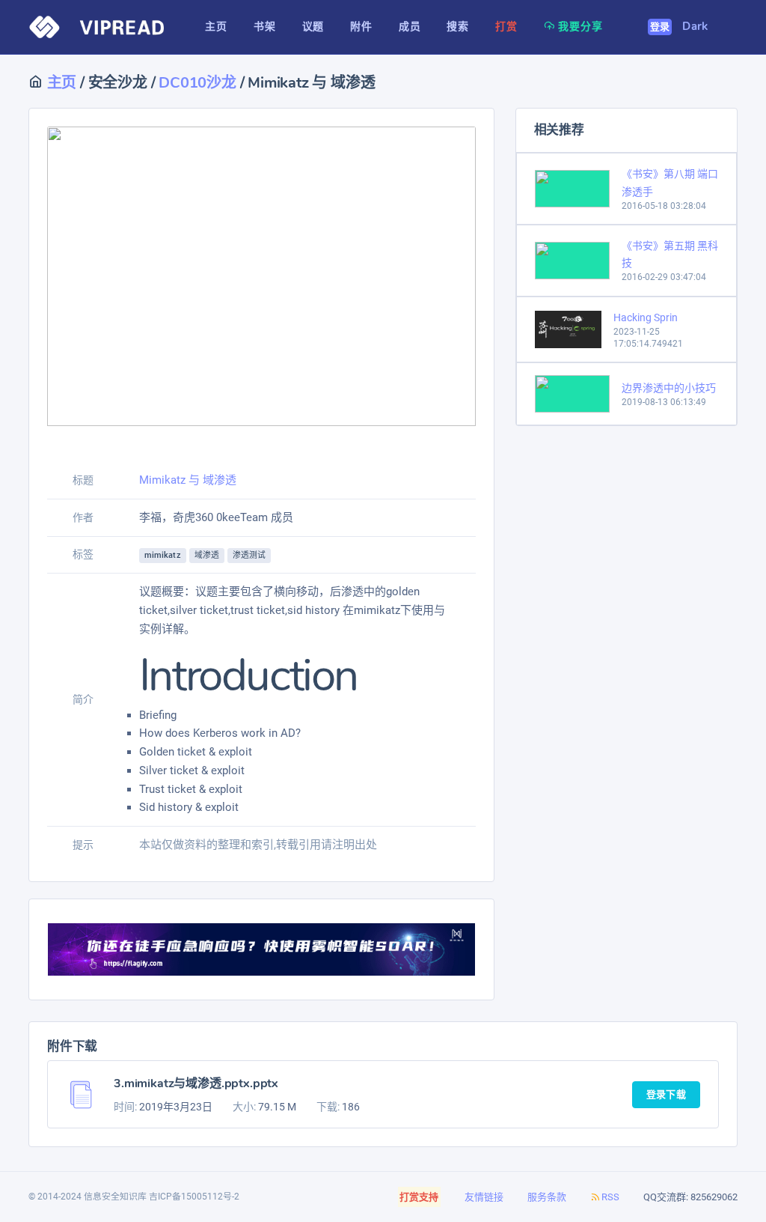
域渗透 (206, 555)
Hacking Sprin (645, 317)
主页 (59, 83)
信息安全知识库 (115, 1196)
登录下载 (666, 1094)
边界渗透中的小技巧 (669, 388)
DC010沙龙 (197, 83)
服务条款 (546, 1197)
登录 (660, 27)
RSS (610, 1197)
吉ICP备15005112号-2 (194, 1196)
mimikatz (162, 555)
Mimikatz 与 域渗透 (187, 480)
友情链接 (484, 1197)
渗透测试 (249, 555)
